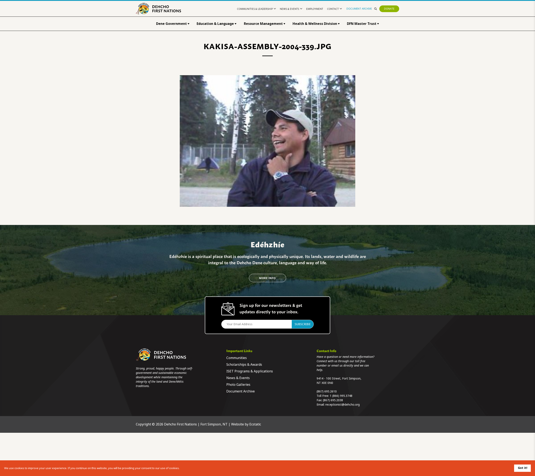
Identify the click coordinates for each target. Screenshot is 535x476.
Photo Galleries (238, 384)
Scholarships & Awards (244, 364)
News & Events (289, 9)
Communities (236, 357)
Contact (333, 9)
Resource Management (263, 23)
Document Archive (359, 8)
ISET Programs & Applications (249, 371)
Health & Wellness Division (315, 23)
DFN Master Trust (361, 23)
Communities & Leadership (255, 9)
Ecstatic (255, 424)
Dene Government (171, 23)
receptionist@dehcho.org (342, 404)
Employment (314, 9)
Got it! (522, 468)
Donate (389, 9)
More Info (267, 278)
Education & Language (215, 23)
